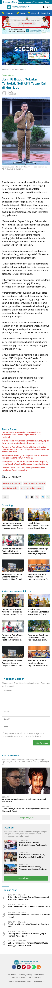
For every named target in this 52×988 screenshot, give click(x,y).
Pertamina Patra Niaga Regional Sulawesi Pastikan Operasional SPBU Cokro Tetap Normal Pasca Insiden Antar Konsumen (25, 449)
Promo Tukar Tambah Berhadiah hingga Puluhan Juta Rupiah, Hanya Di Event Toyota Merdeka (33, 843)
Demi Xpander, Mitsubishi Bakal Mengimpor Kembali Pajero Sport (27, 934)
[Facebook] (14, 967)
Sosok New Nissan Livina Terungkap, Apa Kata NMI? (28, 925)
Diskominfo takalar (12, 483)
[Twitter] (19, 967)
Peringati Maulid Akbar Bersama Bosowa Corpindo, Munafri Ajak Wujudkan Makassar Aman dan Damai (25, 462)
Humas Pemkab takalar (34, 483)
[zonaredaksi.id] (17, 7)
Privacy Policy (25, 974)
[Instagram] (29, 967)
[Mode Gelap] (44, 7)
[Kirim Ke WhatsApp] (48, 497)
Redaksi (10, 92)
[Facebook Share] (27, 497)
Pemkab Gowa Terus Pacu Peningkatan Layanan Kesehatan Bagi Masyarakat (23, 469)
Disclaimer (39, 974)
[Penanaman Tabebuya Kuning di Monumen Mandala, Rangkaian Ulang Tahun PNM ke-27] (39, 540)
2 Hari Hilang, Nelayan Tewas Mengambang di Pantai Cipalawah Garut (25, 810)
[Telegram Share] (43, 497)
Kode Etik (12, 974)
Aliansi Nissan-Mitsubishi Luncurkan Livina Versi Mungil (29, 915)
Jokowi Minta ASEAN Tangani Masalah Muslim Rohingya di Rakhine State (28, 944)
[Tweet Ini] (32, 497)
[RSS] (39, 967)
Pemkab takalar (10, 488)
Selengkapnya (25, 817)
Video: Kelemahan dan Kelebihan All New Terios (29, 906)
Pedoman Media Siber (21, 977)
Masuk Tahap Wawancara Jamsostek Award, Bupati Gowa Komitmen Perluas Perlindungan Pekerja (25, 442)
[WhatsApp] (34, 967)
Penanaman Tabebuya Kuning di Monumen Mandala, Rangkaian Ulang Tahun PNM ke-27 (25, 456)
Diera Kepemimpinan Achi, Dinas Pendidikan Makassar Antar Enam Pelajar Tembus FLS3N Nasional (22, 434)
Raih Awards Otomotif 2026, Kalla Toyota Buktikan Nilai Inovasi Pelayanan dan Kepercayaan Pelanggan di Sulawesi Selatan (32, 855)
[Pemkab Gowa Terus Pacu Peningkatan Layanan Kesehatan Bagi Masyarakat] (39, 565)
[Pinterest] (24, 967)
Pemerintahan (8, 75)
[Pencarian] (48, 7)
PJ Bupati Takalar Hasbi (31, 488)
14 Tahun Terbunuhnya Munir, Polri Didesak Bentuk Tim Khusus (24, 800)
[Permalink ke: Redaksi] (4, 93)
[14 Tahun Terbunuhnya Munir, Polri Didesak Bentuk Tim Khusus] (26, 781)
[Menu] (4, 7)
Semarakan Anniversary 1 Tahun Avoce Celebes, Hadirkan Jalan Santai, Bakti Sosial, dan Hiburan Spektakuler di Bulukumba (33, 867)
